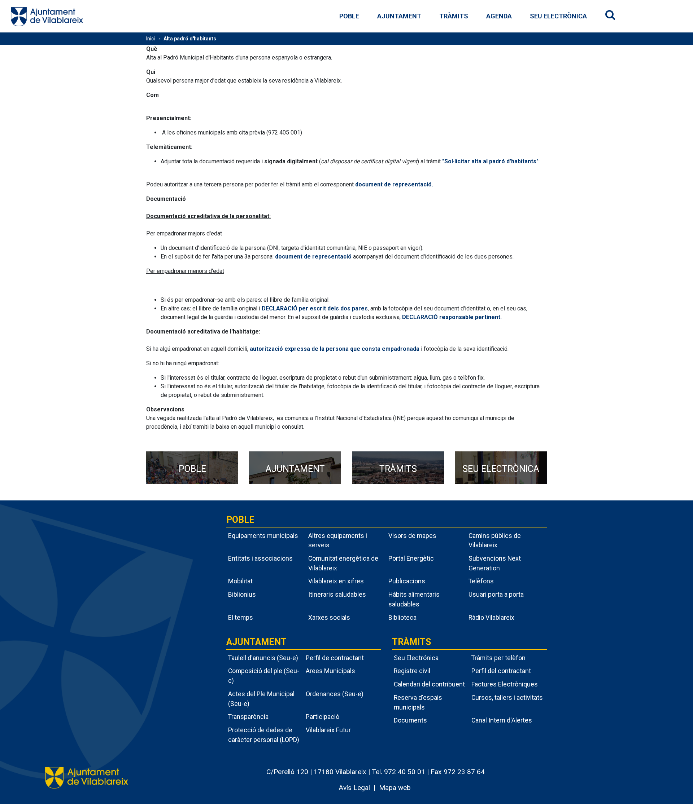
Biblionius (242, 594)
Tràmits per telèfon (498, 658)
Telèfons (481, 581)
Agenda (499, 16)
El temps (240, 617)
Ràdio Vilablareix (491, 617)
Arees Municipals (330, 671)
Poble (349, 16)
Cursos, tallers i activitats (507, 697)
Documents (410, 720)
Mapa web (395, 787)
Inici (150, 38)
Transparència (248, 716)
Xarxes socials (329, 617)
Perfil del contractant (501, 671)
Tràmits (453, 16)
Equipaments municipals (263, 535)
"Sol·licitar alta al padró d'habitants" (490, 161)
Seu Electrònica (558, 16)
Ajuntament (399, 16)
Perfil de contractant (335, 658)
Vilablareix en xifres (336, 581)
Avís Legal (354, 787)
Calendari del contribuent (429, 684)
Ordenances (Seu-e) (334, 694)
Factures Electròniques (504, 684)
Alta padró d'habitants (190, 38)
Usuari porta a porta (496, 594)
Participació (322, 716)
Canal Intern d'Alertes (501, 720)
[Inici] (46, 16)
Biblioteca (402, 617)
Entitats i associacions (260, 558)
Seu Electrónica (416, 658)
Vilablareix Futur (328, 730)
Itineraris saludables (337, 594)
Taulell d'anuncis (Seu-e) (263, 658)
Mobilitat (240, 581)
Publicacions (406, 581)
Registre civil (412, 671)
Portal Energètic (411, 558)
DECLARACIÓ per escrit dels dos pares (315, 308)
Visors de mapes (412, 535)
